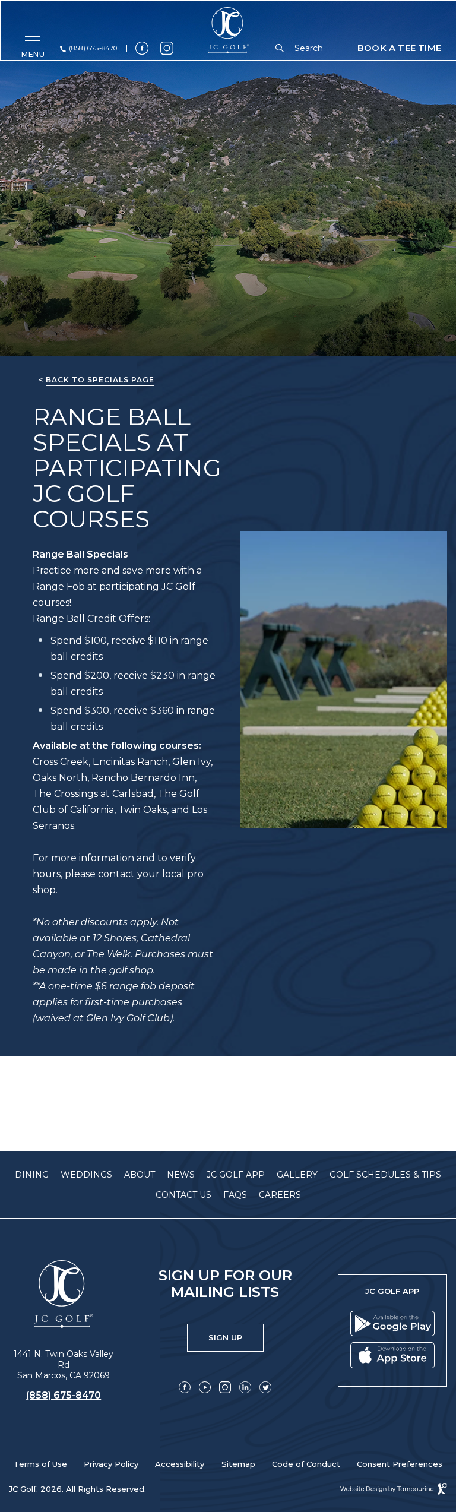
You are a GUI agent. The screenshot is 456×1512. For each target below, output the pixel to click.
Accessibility (179, 1464)
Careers (280, 1195)
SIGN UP (236, 1333)
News (181, 1174)
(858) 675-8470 (93, 48)
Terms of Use (40, 1464)
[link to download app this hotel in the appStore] (392, 1358)
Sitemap (238, 1464)
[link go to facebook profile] (141, 48)
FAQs (235, 1195)
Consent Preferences (399, 1464)
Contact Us (183, 1195)
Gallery (297, 1174)
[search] (283, 48)
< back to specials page (96, 379)
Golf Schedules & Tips (385, 1174)
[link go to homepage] (64, 1294)
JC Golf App (236, 1174)
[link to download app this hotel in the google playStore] (392, 1326)
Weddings (86, 1174)
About (139, 1174)
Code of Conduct (306, 1464)
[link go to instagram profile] (166, 48)
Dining (32, 1174)
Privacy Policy (111, 1464)
